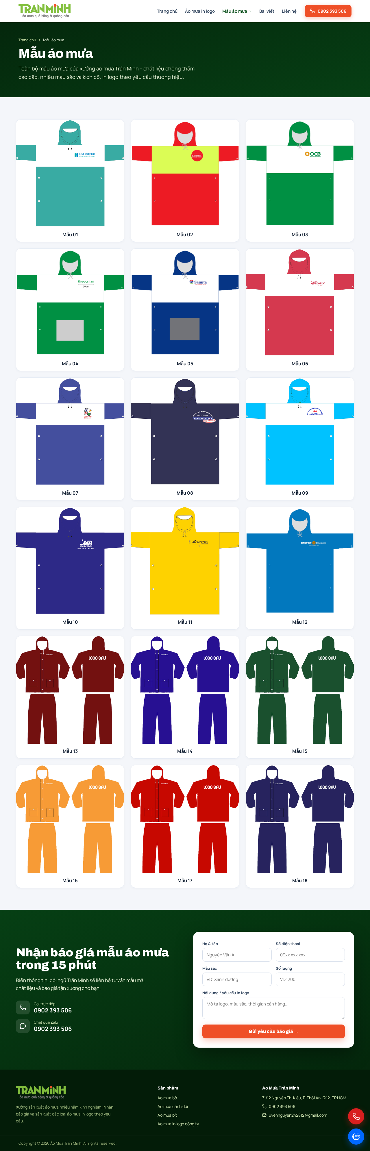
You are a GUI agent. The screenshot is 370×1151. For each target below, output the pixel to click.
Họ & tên (210, 943)
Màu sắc (209, 968)
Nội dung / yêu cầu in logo (225, 992)
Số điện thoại (288, 943)
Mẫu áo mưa (234, 11)
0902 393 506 (282, 1106)
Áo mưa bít (167, 1115)
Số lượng (284, 968)
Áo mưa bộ (167, 1097)
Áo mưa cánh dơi (173, 1106)
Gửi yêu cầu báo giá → (274, 1031)
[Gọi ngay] (356, 1116)
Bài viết (266, 11)
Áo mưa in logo (200, 11)
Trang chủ (167, 11)
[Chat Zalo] (356, 1136)
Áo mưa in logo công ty (178, 1123)
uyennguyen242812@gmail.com (298, 1115)
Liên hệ (289, 11)
